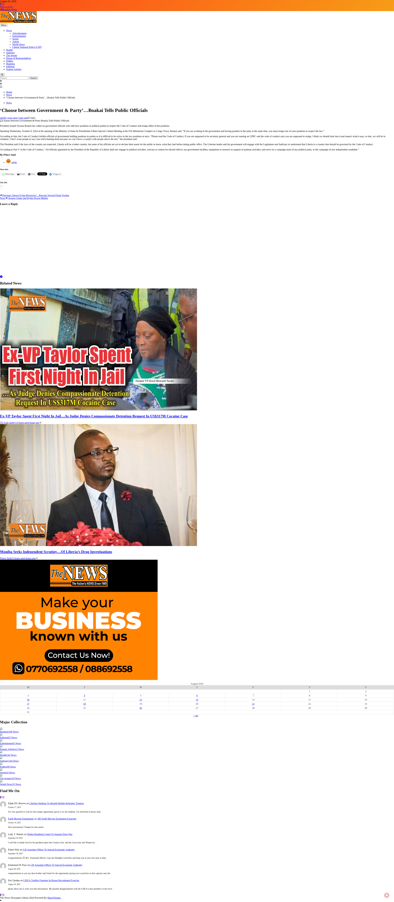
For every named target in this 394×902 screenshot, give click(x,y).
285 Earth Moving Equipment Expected (56, 818)
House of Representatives (18, 58)
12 (140, 699)
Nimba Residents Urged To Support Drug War (49, 834)
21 (253, 704)
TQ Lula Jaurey (7, 422)
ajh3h (2, 118)
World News (18, 44)
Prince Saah (6, 558)
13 (197, 699)
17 (28, 704)
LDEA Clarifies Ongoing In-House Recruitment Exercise (51, 880)
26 (140, 708)
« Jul (195, 715)
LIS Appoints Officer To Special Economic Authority (49, 849)
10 (28, 699)
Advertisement (19, 33)
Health (9, 50)
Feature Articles (13, 69)
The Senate (11, 55)
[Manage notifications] (386, 895)
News (9, 30)
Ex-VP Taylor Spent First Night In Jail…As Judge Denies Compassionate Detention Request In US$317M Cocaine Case (94, 416)
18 (84, 704)
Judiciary (10, 52)
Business (10, 63)
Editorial (10, 66)
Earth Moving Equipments (21, 818)
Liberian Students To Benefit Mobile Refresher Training (56, 803)
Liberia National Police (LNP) (27, 47)
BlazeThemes (54, 897)
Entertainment (19, 36)
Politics (9, 61)
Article (15, 41)
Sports (15, 39)
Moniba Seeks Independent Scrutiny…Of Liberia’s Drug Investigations (56, 552)
